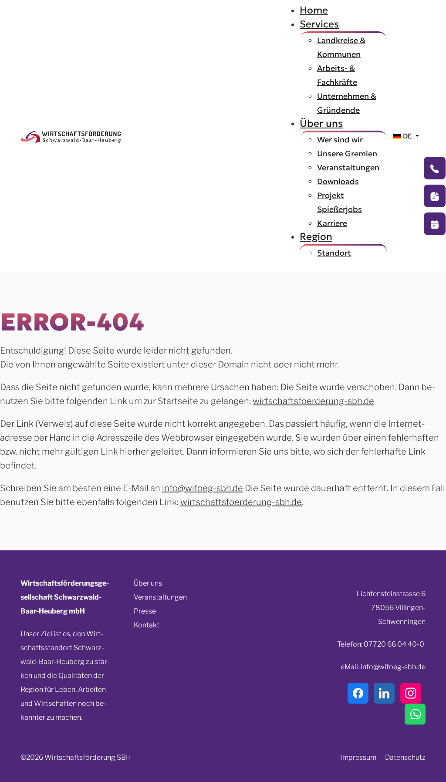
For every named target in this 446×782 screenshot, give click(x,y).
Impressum (358, 757)
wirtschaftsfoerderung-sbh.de (313, 401)
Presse (145, 611)
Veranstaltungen (160, 597)
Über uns (148, 583)
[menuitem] (314, 10)
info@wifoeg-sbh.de (202, 488)
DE (407, 135)
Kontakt (146, 625)
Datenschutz (405, 757)
